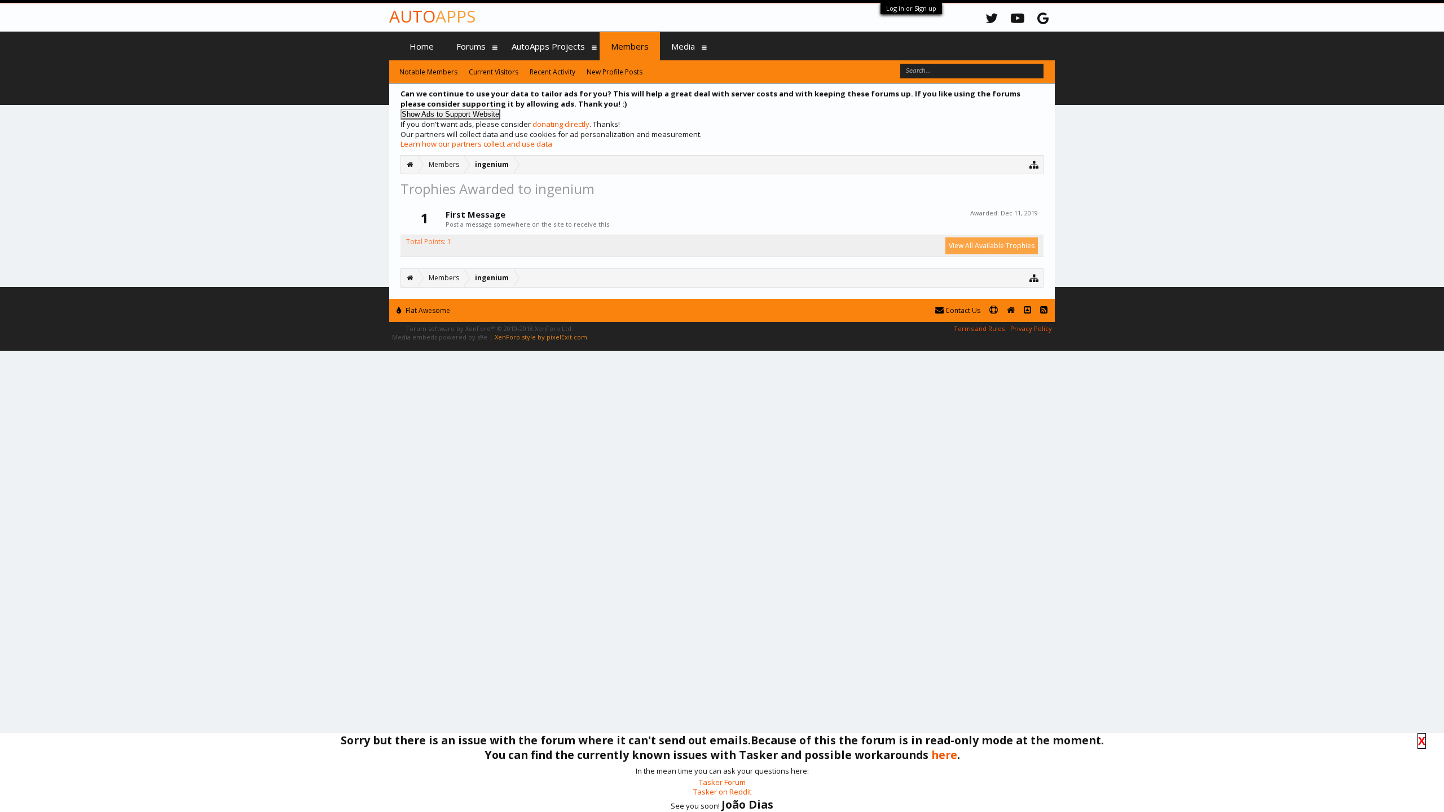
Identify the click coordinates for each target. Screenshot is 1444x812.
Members (630, 46)
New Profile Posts (614, 72)
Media (683, 46)
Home (422, 46)
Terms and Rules (979, 328)
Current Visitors (493, 72)
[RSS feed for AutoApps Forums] (1044, 310)
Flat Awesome (427, 310)
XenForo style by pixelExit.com (541, 337)
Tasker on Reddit (722, 792)
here (944, 754)
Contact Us (962, 310)
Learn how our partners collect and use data (476, 144)
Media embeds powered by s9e (439, 337)
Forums (471, 46)
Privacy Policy (1031, 328)
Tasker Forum (722, 782)
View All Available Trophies (991, 245)
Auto (432, 16)
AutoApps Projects (548, 46)
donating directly (560, 124)
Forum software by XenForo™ (489, 328)
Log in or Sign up (911, 8)
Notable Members (428, 72)
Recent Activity (552, 72)
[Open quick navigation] (1034, 164)
